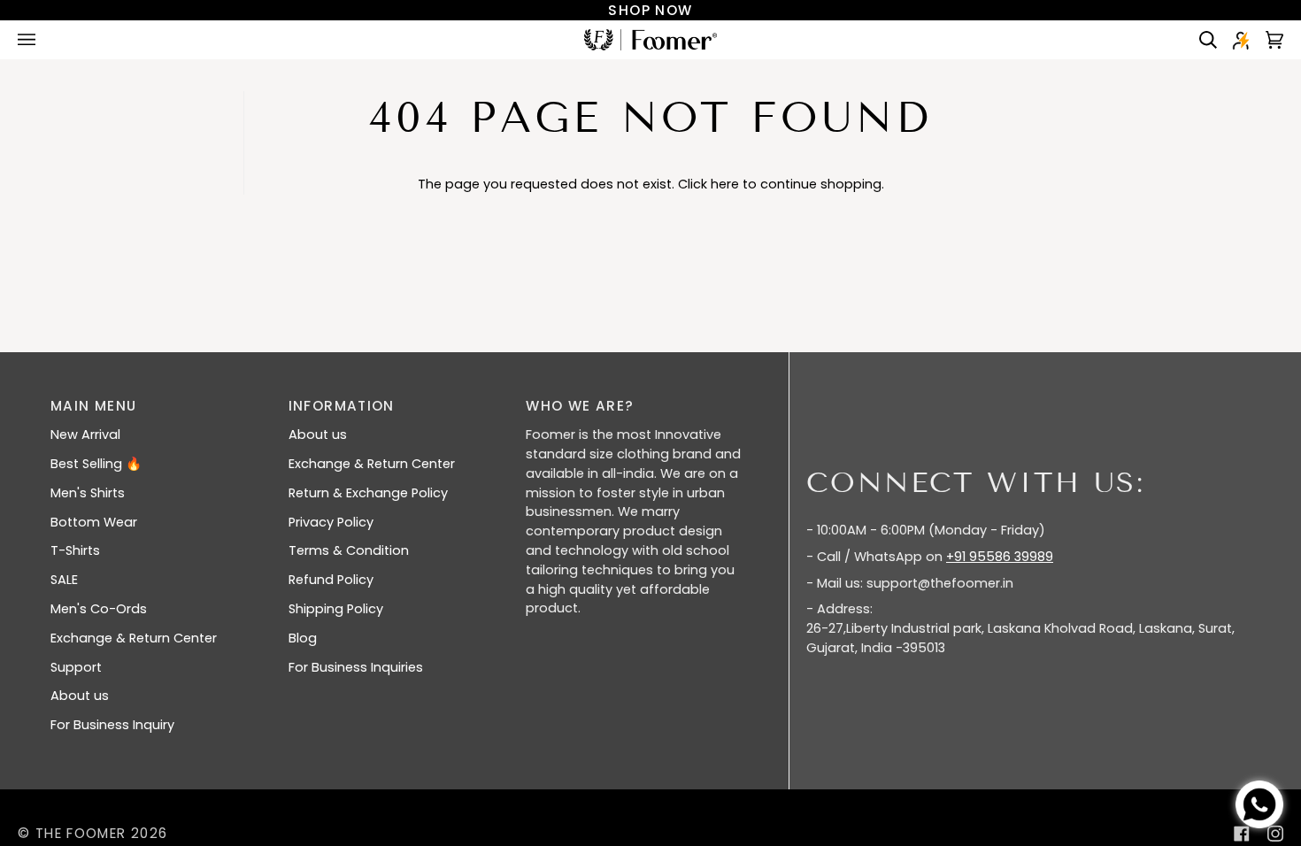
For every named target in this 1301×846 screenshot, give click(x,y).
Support (76, 667)
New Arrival (85, 434)
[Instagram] (1275, 834)
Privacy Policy (331, 522)
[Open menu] (44, 39)
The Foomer (81, 833)
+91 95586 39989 (999, 556)
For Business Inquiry (112, 725)
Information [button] (342, 405)
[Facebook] (1242, 834)
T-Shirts (75, 550)
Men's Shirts (87, 493)
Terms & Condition (349, 550)
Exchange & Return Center (133, 638)
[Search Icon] (1201, 39)
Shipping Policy (336, 609)
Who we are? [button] (580, 405)
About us (79, 695)
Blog (303, 638)
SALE (64, 579)
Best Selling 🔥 (96, 464)
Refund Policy (331, 579)
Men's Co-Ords (98, 609)
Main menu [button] (93, 405)
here (725, 184)
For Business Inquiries (356, 667)
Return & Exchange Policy (368, 493)
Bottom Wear (93, 522)
